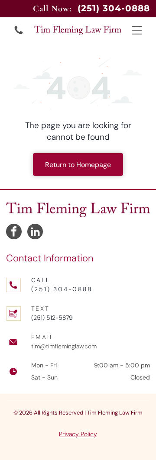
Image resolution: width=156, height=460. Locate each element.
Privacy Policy (78, 434)
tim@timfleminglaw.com (64, 346)
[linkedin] (35, 232)
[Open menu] (137, 30)
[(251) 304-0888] (18, 33)
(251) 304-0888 (61, 289)
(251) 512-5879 (52, 318)
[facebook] (14, 232)
